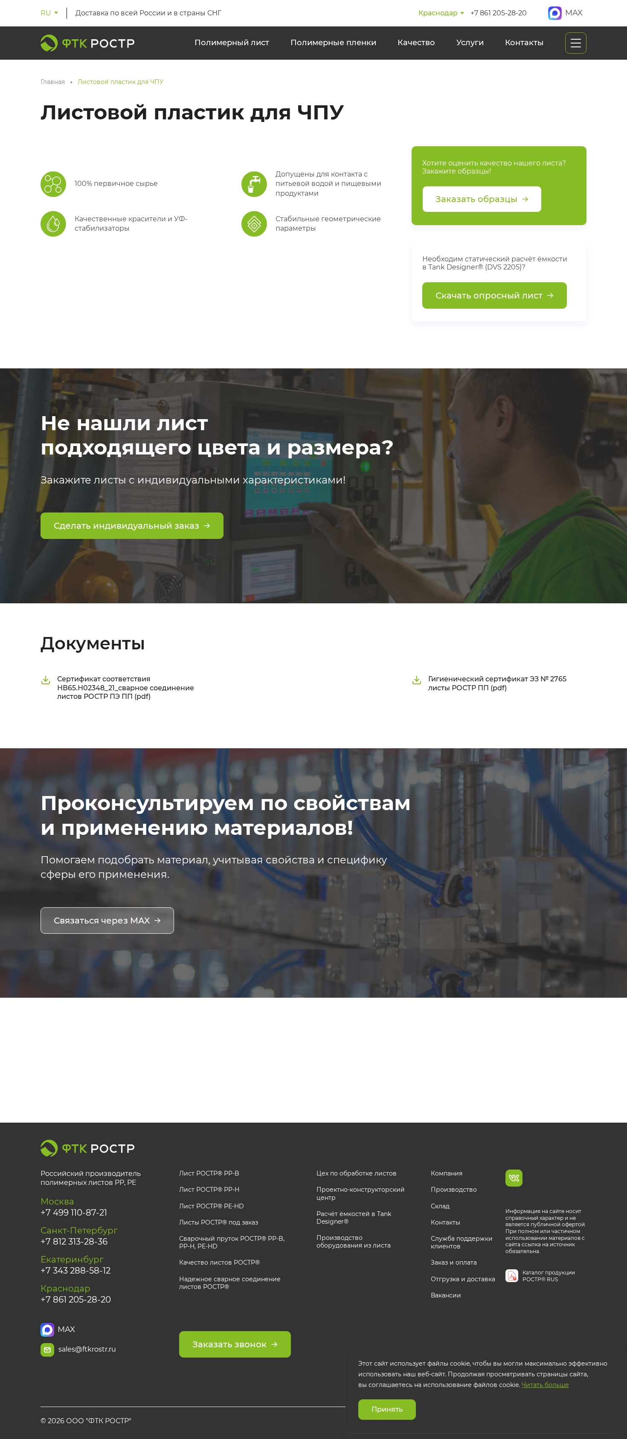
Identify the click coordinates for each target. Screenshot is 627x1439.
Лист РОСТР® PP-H (209, 1189)
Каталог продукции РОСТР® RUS (548, 1276)
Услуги (470, 42)
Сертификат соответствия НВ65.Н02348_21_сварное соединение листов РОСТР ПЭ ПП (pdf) (125, 688)
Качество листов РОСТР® (219, 1262)
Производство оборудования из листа (353, 1241)
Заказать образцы (476, 199)
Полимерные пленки (333, 42)
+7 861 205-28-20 (498, 13)
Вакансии (446, 1295)
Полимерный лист (231, 42)
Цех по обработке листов (356, 1173)
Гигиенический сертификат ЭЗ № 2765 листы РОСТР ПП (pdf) (497, 683)
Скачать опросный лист (489, 295)
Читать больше (545, 1385)
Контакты (524, 42)
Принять (387, 1409)
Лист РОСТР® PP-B (209, 1173)
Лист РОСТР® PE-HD (211, 1206)
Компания (446, 1173)
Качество (416, 42)
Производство (454, 1189)
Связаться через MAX (102, 920)
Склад (440, 1206)
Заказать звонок (229, 1344)
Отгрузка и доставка (463, 1279)
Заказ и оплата (454, 1262)
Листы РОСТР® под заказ (218, 1222)
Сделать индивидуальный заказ (126, 526)
